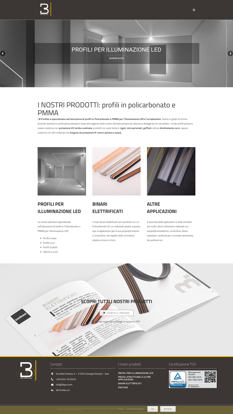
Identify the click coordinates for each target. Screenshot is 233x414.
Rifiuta (168, 409)
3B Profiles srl (63, 390)
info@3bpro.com (64, 384)
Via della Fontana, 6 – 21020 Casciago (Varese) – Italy (82, 373)
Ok (152, 409)
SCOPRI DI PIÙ (116, 58)
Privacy (121, 409)
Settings (140, 409)
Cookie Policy (132, 409)
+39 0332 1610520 (66, 379)
